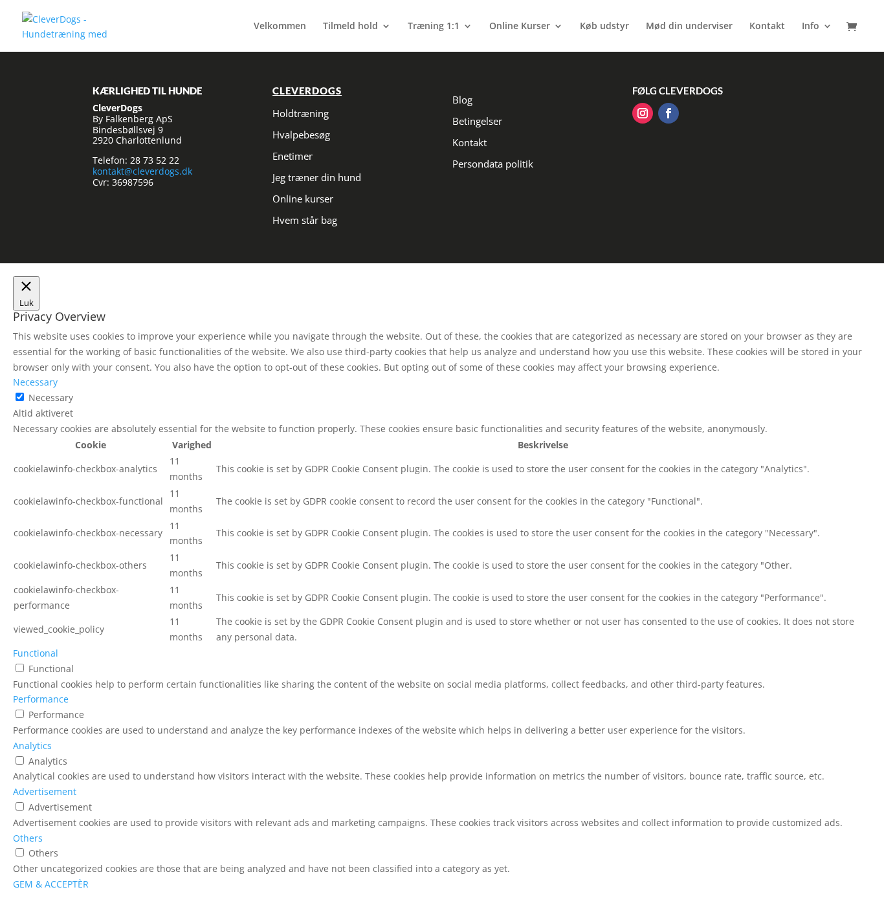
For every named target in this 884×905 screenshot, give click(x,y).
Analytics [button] (32, 745)
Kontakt (767, 26)
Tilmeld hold (350, 26)
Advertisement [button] (44, 791)
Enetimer (292, 155)
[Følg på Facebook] (668, 113)
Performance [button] (41, 699)
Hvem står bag (304, 219)
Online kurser (302, 198)
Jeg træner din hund (316, 177)
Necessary (50, 397)
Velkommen (280, 26)
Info (810, 26)
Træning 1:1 (433, 26)
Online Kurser (519, 26)
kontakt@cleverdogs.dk (142, 171)
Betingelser (477, 120)
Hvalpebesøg (301, 134)
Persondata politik (492, 163)
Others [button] (28, 838)
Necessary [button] (35, 382)
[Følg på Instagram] (642, 113)
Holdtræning (300, 113)
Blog (462, 99)
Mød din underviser (689, 26)
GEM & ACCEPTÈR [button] (51, 884)
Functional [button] (35, 653)
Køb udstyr (604, 26)
